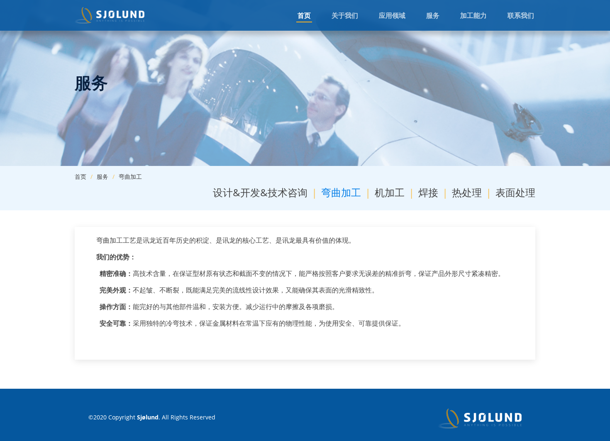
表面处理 (515, 192)
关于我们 (345, 15)
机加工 (390, 192)
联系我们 (521, 15)
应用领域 (392, 15)
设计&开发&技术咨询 (260, 192)
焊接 (428, 192)
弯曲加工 (341, 192)
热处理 (467, 192)
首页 (304, 15)
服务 (432, 15)
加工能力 (473, 15)
